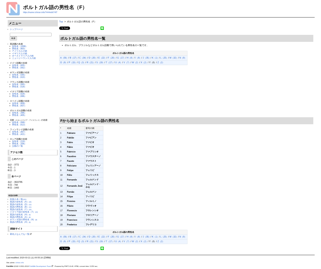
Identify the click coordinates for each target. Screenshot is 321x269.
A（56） (64, 58)
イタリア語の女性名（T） (24, 212)
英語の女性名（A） (20, 201)
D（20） (93, 58)
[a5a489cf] (120, 120)
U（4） (118, 62)
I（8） (138, 58)
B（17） (74, 58)
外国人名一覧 (18, 199)
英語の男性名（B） (20, 207)
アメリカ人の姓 (19, 51)
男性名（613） (19, 124)
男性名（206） (19, 143)
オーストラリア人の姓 (23, 56)
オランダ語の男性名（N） (23, 219)
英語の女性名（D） (20, 204)
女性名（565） (19, 84)
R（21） (91, 62)
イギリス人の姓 (19, 53)
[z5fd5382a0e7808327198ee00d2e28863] (59, 49)
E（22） (102, 58)
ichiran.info (20, 262)
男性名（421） (19, 134)
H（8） (130, 58)
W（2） (135, 62)
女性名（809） (19, 103)
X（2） (144, 62)
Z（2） (160, 62)
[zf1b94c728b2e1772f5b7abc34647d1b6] (59, 33)
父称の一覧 (17, 146)
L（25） (164, 58)
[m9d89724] (106, 38)
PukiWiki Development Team (40, 266)
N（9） (182, 58)
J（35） (147, 58)
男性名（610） (19, 77)
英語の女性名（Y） (20, 209)
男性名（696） (19, 96)
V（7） (127, 62)
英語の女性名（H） (20, 214)
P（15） (73, 62)
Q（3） (81, 62)
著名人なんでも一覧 (19, 234)
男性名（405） (19, 115)
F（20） (112, 58)
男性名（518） (19, 86)
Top (61, 21)
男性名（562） (19, 67)
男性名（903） (19, 48)
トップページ (16, 29)
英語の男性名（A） (20, 217)
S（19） (100, 62)
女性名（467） (19, 132)
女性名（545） (19, 75)
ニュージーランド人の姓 (24, 58)
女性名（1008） (20, 46)
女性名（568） (19, 122)
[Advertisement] (186, 91)
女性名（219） (19, 141)
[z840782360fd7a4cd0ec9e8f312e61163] (59, 66)
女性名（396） (19, 113)
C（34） (83, 58)
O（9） (63, 62)
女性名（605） (19, 65)
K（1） (155, 58)
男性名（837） (19, 105)
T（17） (110, 62)
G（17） (121, 58)
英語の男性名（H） (20, 222)
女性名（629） (19, 94)
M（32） (174, 58)
